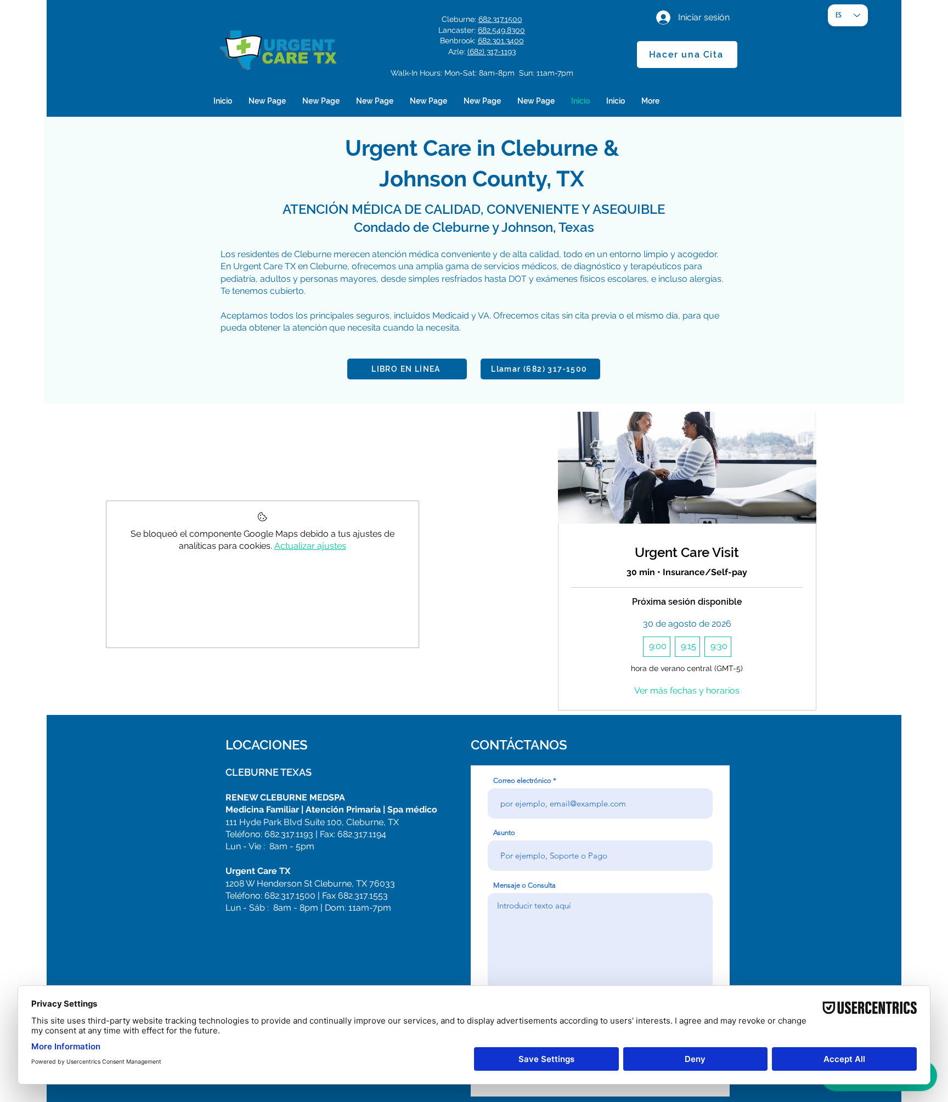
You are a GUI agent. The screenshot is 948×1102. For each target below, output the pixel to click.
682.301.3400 (501, 40)
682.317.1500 (500, 19)
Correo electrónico (522, 780)
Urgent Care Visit (687, 552)
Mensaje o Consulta (524, 885)
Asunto (504, 832)
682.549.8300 (501, 30)
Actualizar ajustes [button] (310, 546)
